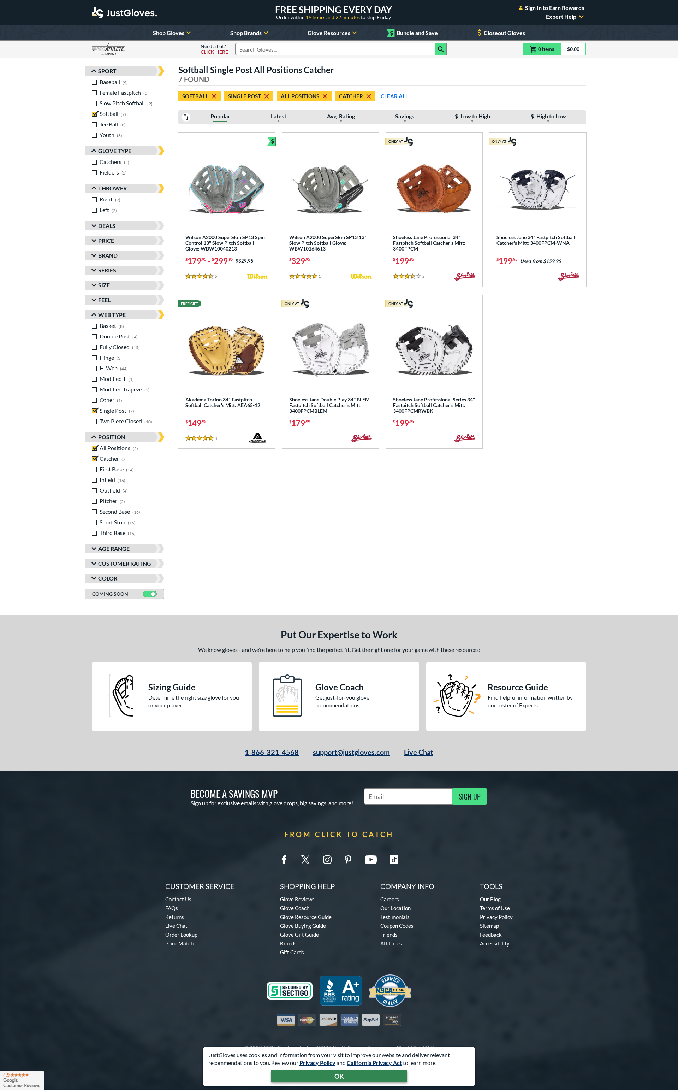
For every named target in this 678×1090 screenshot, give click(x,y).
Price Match (179, 943)
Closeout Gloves (504, 32)
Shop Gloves (168, 32)
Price (106, 240)
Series (107, 270)
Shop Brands (246, 32)
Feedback (491, 934)
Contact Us (178, 899)
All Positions (300, 96)
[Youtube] (371, 859)
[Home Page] (124, 12)
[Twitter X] (305, 859)
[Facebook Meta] (284, 859)
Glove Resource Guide (306, 917)
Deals (106, 225)
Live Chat (418, 752)
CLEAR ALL (394, 96)
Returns (174, 917)
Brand (108, 255)
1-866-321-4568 (272, 752)
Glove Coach (294, 908)
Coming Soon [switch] (110, 594)
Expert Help (561, 16)
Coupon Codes (397, 926)
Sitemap (489, 926)
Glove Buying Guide (303, 926)
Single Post (244, 96)
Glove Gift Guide (299, 934)
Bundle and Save (414, 33)
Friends (389, 934)
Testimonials (395, 917)
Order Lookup (181, 934)
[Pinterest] (348, 859)
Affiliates (391, 943)
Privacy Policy (317, 1062)
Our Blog (490, 899)
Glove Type (114, 150)
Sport (107, 70)
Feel (104, 299)
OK (339, 1076)
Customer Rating (124, 563)
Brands (288, 943)
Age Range (114, 548)
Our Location (395, 908)
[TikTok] (394, 859)
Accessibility (495, 943)
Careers (389, 899)
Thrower (112, 188)
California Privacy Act (374, 1062)
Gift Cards (292, 952)
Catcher (351, 96)
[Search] (441, 49)
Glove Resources (329, 32)
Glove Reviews (297, 899)
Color (107, 578)
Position (111, 437)
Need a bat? (214, 49)
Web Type (112, 314)
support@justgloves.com (351, 752)
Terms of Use (495, 908)
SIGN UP (470, 796)
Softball (195, 96)
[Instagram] (327, 859)
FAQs (171, 908)
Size (104, 285)
